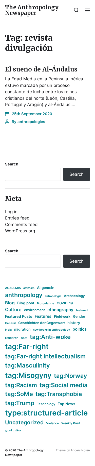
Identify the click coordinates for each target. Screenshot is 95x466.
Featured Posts (18, 316)
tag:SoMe (19, 394)
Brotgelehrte (45, 303)
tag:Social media (64, 385)
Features (43, 316)
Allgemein (45, 287)
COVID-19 (65, 303)
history (73, 323)
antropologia (53, 296)
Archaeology (74, 296)
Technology (46, 404)
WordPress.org (20, 230)
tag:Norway (70, 375)
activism (28, 288)
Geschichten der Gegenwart (41, 323)
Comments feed (21, 224)
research (11, 338)
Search (11, 164)
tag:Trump (19, 403)
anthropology (23, 295)
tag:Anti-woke (50, 336)
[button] (76, 10)
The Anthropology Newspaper (32, 10)
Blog (10, 302)
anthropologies (31, 121)
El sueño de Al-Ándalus (41, 69)
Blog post (25, 303)
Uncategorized (24, 422)
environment (34, 310)
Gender (79, 316)
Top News (66, 404)
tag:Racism (21, 385)
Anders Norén (80, 450)
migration (22, 329)
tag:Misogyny (28, 375)
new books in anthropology (51, 329)
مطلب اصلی (13, 430)
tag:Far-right (27, 346)
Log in (11, 211)
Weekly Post (70, 423)
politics (79, 329)
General (10, 323)
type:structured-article (46, 412)
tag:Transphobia (58, 394)
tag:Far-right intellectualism (45, 356)
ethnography (60, 309)
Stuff (24, 338)
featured (82, 310)
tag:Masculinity (27, 365)
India (8, 329)
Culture (13, 309)
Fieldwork (62, 316)
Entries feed (17, 217)
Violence (52, 423)
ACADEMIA (13, 288)
